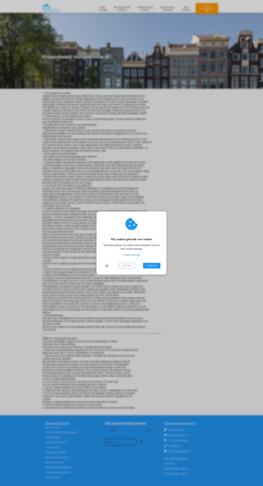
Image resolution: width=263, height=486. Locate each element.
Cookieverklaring (131, 255)
